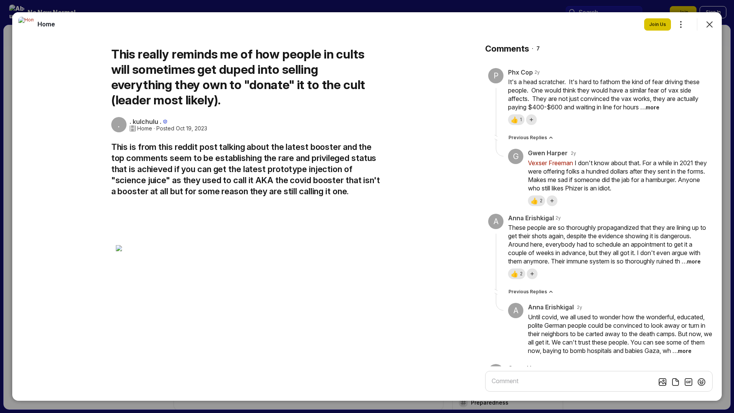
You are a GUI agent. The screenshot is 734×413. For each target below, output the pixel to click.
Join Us (657, 24)
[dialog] (367, 206)
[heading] (46, 24)
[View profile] (26, 24)
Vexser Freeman (550, 163)
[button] (516, 119)
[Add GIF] (688, 382)
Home (144, 128)
